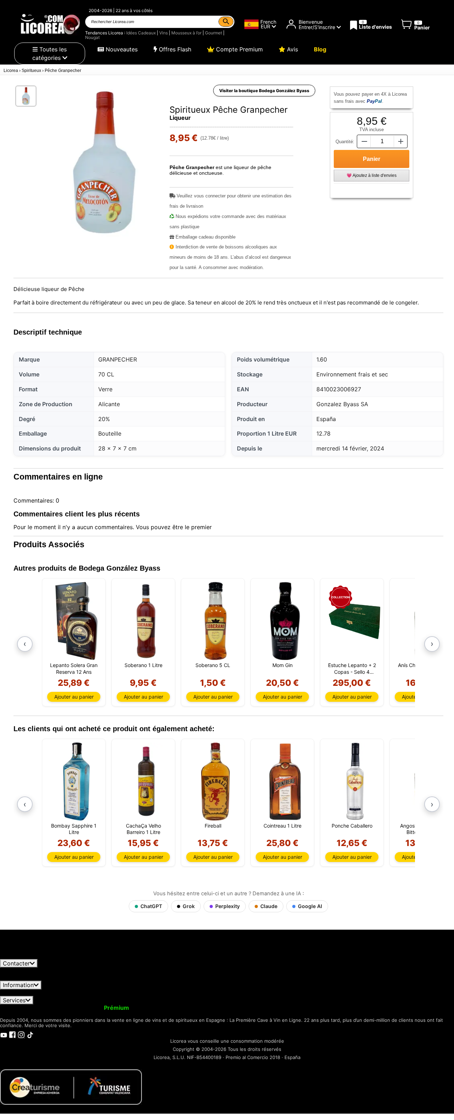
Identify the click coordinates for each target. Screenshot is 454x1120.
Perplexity (227, 906)
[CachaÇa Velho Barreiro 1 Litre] (146, 782)
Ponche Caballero (352, 826)
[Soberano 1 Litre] (146, 621)
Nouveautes (121, 49)
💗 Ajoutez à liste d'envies (372, 175)
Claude (268, 906)
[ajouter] (400, 141)
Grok (189, 906)
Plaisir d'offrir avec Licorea (230, 1007)
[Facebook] (12, 1034)
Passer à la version (90, 1007)
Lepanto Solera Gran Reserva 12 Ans (74, 668)
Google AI (310, 906)
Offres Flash (174, 49)
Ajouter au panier (74, 697)
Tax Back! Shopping (302, 1007)
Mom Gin (282, 665)
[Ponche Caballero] (354, 782)
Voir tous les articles (33, 955)
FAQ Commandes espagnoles (203, 992)
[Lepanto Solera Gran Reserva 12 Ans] (76, 621)
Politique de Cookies (345, 992)
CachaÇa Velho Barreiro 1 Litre (143, 829)
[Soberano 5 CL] (215, 621)
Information (18, 985)
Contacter (16, 963)
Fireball (213, 826)
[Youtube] (3, 1034)
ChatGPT (151, 906)
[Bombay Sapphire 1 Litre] (76, 782)
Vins (163, 32)
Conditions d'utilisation (35, 992)
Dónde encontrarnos (406, 992)
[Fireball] (215, 782)
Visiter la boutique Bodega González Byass (264, 90)
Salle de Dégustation (361, 1007)
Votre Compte (24, 1007)
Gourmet (213, 32)
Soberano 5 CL (212, 665)
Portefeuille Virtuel (162, 1007)
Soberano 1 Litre (143, 665)
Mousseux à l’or (186, 32)
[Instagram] (21, 1034)
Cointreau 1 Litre (282, 826)
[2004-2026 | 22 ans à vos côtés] (50, 24)
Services (14, 1000)
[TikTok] (30, 1034)
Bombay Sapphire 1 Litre (73, 829)
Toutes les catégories (49, 53)
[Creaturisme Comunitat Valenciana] (71, 1086)
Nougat (92, 37)
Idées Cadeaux (141, 32)
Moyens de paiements (280, 992)
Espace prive (90, 992)
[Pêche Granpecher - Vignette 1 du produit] (26, 96)
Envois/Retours (136, 992)
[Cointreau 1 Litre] (285, 782)
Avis (291, 49)
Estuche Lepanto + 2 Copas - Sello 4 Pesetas (352, 668)
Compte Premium (238, 49)
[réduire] (363, 141)
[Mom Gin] (285, 621)
